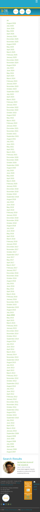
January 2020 (12, 186)
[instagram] (8, 504)
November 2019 (12, 191)
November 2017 (12, 249)
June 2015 (11, 315)
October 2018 (12, 223)
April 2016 (10, 291)
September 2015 (13, 307)
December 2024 (12, 60)
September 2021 (13, 136)
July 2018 (10, 228)
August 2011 (11, 412)
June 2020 (10, 173)
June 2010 (10, 423)
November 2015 (12, 302)
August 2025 (11, 44)
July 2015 (10, 312)
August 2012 (11, 386)
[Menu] (37, 1)
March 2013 (11, 373)
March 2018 (11, 239)
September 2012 (13, 383)
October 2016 (12, 278)
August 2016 (11, 281)
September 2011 (13, 410)
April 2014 (10, 349)
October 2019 (12, 194)
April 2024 (10, 76)
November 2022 (12, 110)
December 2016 (12, 273)
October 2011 (11, 407)
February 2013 (12, 375)
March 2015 (11, 323)
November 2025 (12, 42)
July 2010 (10, 420)
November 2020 (12, 160)
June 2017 (10, 257)
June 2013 (10, 368)
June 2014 (10, 347)
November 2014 (12, 333)
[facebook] (2, 504)
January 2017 (12, 270)
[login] (11, 504)
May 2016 (10, 289)
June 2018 (10, 231)
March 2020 (11, 181)
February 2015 (12, 326)
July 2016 (10, 283)
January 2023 (12, 105)
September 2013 (13, 360)
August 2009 (11, 436)
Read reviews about (28, 496)
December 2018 (12, 218)
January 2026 (12, 36)
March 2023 (11, 99)
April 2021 (10, 149)
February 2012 (12, 397)
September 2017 (13, 255)
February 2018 (12, 241)
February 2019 (12, 212)
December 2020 (12, 157)
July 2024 (10, 68)
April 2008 (10, 446)
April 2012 (10, 394)
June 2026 (10, 28)
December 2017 (12, 247)
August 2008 (11, 441)
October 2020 (12, 162)
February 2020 (12, 184)
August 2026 (11, 23)
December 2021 (12, 128)
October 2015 (12, 304)
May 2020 (10, 176)
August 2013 (11, 362)
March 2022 (11, 120)
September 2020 (13, 165)
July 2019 (10, 202)
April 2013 (10, 370)
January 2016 (12, 299)
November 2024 (12, 62)
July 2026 (10, 26)
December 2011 (12, 402)
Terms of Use (9, 484)
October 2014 (12, 336)
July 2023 (10, 94)
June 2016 (10, 286)
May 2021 (10, 147)
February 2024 (12, 81)
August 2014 (11, 341)
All (8, 20)
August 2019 (11, 199)
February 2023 (12, 102)
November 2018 (12, 220)
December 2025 (12, 39)
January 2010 (12, 431)
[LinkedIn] (4, 504)
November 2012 (12, 378)
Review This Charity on (28, 484)
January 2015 (12, 328)
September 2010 (13, 418)
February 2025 (12, 55)
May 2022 (10, 118)
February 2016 (12, 297)
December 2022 (12, 107)
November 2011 (12, 404)
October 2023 (12, 89)
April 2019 (10, 210)
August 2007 (11, 452)
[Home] (4, 11)
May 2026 (10, 31)
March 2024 (11, 78)
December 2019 (12, 189)
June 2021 (10, 144)
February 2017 (12, 268)
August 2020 (11, 168)
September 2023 (13, 91)
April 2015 (10, 320)
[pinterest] (6, 504)
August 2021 (11, 139)
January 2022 (12, 126)
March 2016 (11, 294)
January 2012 (12, 399)
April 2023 (10, 97)
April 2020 (10, 178)
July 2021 (10, 141)
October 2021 (12, 134)
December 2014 (12, 331)
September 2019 (13, 197)
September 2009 (13, 433)
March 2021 (11, 152)
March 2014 (11, 352)
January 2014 (12, 354)
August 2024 (11, 65)
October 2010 (12, 415)
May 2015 (10, 318)
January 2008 (12, 449)
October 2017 (12, 252)
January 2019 (12, 215)
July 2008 (10, 444)
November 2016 (12, 276)
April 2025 (10, 49)
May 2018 (10, 233)
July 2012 (10, 389)
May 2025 (10, 47)
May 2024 (10, 73)
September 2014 (13, 339)
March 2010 (11, 428)
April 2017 (10, 262)
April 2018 (10, 236)
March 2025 (11, 52)
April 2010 (10, 425)
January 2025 (12, 57)
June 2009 (10, 439)
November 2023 (12, 86)
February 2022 (12, 123)
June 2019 (10, 205)
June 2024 (10, 70)
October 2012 (12, 381)
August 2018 (11, 226)
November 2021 (12, 131)
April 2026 (10, 34)
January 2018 (12, 244)
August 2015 (11, 310)
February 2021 (12, 155)
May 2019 (10, 207)
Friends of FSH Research (10, 509)
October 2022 (12, 113)
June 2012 (10, 391)
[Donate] (6, 498)
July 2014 (10, 344)
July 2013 (10, 365)
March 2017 (11, 265)
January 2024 (12, 84)
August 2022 (11, 115)
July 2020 (10, 170)
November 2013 (12, 357)
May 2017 (10, 260)
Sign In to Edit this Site (26, 509)
